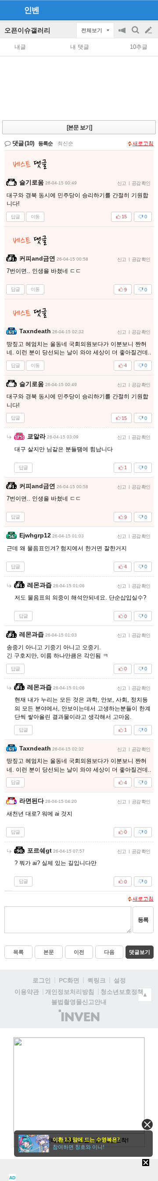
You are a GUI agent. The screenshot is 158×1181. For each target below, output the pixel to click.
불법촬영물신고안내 (79, 1001)
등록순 (45, 143)
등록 (143, 919)
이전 (79, 952)
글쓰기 (149, 30)
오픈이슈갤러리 (27, 30)
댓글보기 (139, 952)
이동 (35, 216)
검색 (136, 34)
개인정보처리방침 (69, 991)
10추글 (138, 47)
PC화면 (69, 980)
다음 (109, 952)
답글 (15, 216)
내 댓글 (79, 47)
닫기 (147, 1124)
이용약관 (26, 991)
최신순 (65, 143)
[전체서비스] (147, 9)
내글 (20, 47)
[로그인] (131, 9)
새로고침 (143, 143)
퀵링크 (96, 980)
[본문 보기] (79, 127)
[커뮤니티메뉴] (9, 9)
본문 (48, 952)
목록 (18, 952)
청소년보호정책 (122, 991)
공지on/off (122, 34)
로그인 (41, 980)
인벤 (31, 10)
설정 (120, 980)
